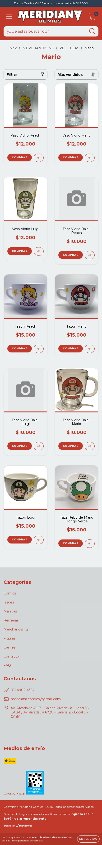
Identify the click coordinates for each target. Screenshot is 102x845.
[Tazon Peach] (39, 349)
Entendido (88, 838)
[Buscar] (92, 31)
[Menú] (9, 16)
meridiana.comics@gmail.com (36, 699)
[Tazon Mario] (90, 349)
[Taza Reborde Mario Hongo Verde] (90, 543)
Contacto (11, 656)
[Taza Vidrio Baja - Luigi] (39, 446)
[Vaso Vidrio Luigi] (39, 251)
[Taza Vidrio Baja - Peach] (90, 255)
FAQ (7, 665)
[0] (92, 18)
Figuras (9, 638)
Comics (10, 593)
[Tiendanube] (18, 826)
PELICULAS (69, 48)
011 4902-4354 (22, 690)
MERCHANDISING (38, 48)
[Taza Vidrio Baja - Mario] (90, 446)
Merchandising (16, 629)
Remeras (11, 620)
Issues (9, 602)
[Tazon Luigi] (39, 540)
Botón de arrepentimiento (25, 818)
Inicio (13, 48)
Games (9, 647)
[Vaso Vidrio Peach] (39, 158)
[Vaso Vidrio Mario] (90, 158)
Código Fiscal (15, 793)
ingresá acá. (80, 814)
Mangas (10, 611)
